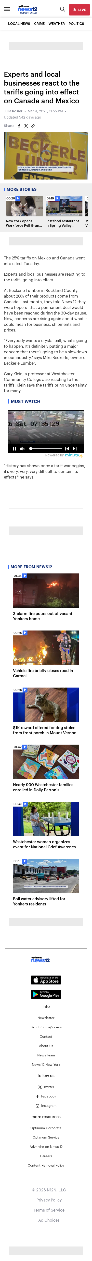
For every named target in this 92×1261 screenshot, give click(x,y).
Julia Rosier (13, 111)
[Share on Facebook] (19, 126)
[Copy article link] (33, 126)
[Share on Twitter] (26, 126)
